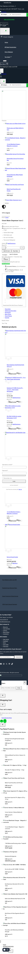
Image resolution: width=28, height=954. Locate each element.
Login (14, 481)
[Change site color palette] (6, 950)
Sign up (20, 489)
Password (7, 470)
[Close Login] (2, 696)
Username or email (9, 464)
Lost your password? (14, 485)
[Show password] (14, 475)
